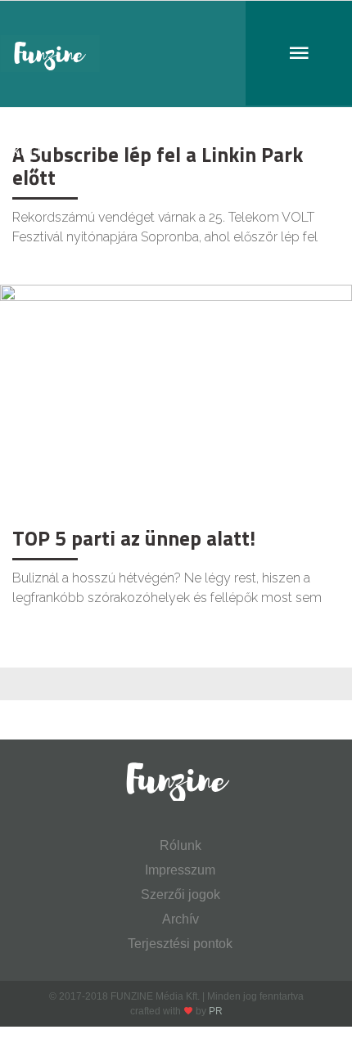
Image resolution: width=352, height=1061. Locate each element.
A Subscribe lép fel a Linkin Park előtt (157, 166)
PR (216, 1011)
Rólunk (180, 845)
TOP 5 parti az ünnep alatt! (133, 538)
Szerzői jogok (180, 894)
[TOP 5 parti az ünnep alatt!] (176, 401)
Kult (27, 152)
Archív (180, 919)
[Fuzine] (176, 54)
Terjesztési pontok (180, 944)
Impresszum (180, 870)
